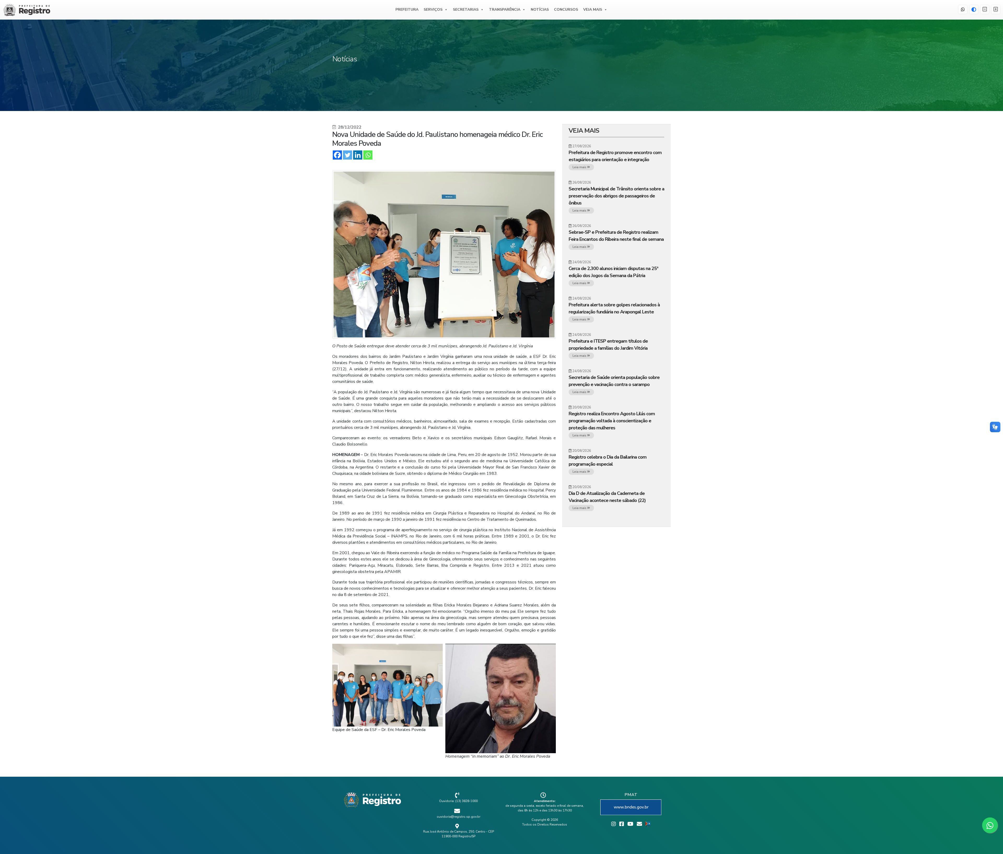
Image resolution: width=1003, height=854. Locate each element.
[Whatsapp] (367, 155)
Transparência (504, 9)
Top (990, 841)
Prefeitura (406, 9)
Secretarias (466, 9)
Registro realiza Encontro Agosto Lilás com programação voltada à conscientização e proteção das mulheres (612, 421)
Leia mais (580, 167)
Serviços (433, 9)
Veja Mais (592, 9)
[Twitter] (347, 155)
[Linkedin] (357, 155)
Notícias (540, 9)
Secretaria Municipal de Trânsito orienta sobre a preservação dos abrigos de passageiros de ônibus (616, 196)
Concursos (566, 9)
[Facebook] (337, 155)
